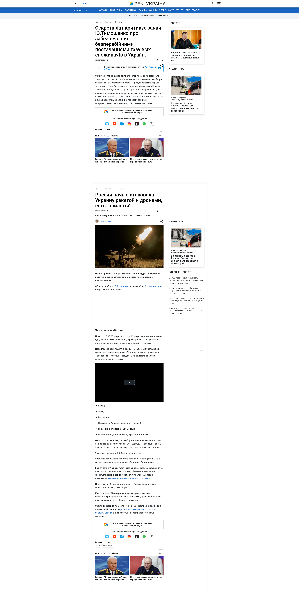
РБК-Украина (121, 286)
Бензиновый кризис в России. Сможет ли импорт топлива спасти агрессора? (184, 107)
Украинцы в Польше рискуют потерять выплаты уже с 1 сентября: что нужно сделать (186, 300)
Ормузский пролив (148, 16)
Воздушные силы (153, 286)
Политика (130, 10)
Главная (98, 22)
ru (84, 4)
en (79, 4)
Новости (103, 10)
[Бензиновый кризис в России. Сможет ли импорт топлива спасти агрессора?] (186, 85)
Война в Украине (164, 16)
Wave (171, 10)
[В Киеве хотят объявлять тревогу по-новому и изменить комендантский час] (186, 39)
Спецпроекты (193, 10)
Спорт (162, 10)
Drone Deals (133, 16)
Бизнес (143, 10)
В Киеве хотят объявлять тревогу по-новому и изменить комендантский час (185, 56)
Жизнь (153, 10)
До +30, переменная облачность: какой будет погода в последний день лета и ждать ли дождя (186, 280)
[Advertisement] (129, 310)
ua (75, 4)
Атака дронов (108, 546)
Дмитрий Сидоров (178, 98)
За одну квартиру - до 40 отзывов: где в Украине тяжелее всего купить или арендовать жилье (186, 290)
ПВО (98, 546)
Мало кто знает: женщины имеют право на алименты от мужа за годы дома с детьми (185, 310)
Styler (179, 10)
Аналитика (116, 10)
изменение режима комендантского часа (129, 478)
